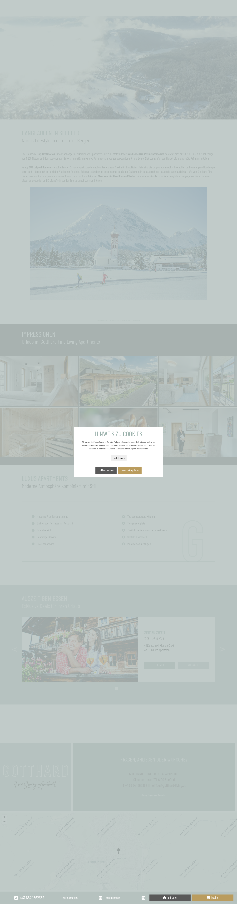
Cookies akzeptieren (130, 470)
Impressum (143, 448)
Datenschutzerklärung (124, 448)
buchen (215, 897)
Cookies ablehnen (106, 470)
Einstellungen (119, 457)
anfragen (172, 897)
